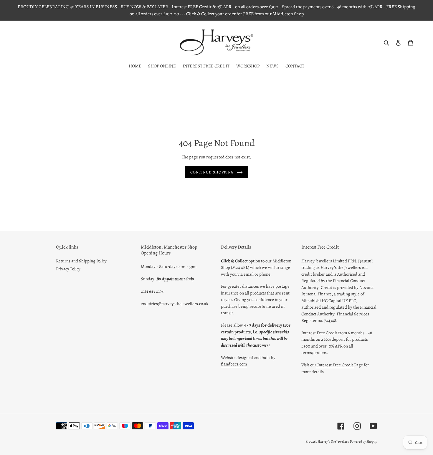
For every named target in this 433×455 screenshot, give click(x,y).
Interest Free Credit (335, 365)
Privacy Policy (68, 269)
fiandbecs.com (234, 364)
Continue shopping (212, 172)
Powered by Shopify (363, 441)
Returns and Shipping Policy (81, 261)
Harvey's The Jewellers (333, 441)
